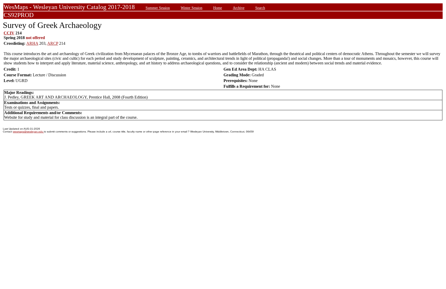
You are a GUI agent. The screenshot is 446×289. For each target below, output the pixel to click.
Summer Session (158, 8)
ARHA (32, 43)
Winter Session (191, 8)
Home (217, 8)
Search (260, 8)
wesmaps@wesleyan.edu (28, 131)
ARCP (52, 43)
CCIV (9, 33)
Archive (238, 8)
